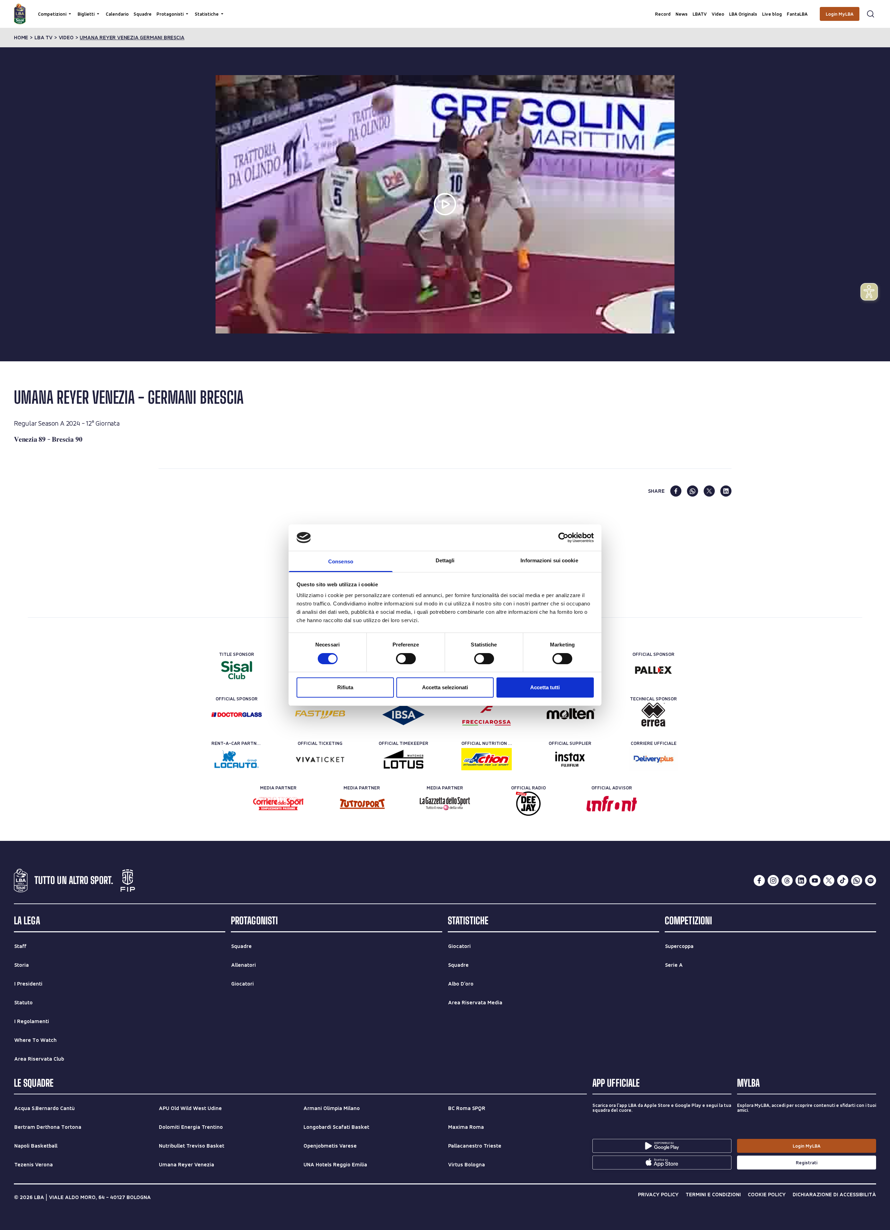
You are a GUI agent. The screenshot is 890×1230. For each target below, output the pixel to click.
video (66, 37)
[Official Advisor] (611, 803)
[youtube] (814, 880)
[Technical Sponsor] (653, 714)
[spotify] (870, 880)
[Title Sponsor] (236, 670)
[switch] (406, 658)
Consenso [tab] (340, 561)
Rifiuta (345, 687)
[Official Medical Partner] (403, 714)
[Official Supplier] (570, 759)
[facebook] (675, 491)
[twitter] (709, 491)
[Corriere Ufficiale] (653, 759)
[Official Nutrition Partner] (486, 759)
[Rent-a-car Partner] (236, 759)
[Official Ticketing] (320, 759)
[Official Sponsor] (653, 670)
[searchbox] (445, 8)
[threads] (787, 880)
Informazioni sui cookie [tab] (549, 560)
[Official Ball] (570, 714)
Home (21, 37)
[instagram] (773, 880)
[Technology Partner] (320, 714)
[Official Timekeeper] (403, 759)
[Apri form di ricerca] (870, 13)
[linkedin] (725, 491)
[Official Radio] (528, 803)
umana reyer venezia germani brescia (132, 37)
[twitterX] (828, 880)
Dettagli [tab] (445, 560)
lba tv (43, 37)
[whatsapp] (692, 491)
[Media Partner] (278, 803)
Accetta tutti (545, 687)
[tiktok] (842, 880)
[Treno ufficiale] (486, 714)
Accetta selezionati (445, 687)
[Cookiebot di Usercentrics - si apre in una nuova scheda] (563, 537)
